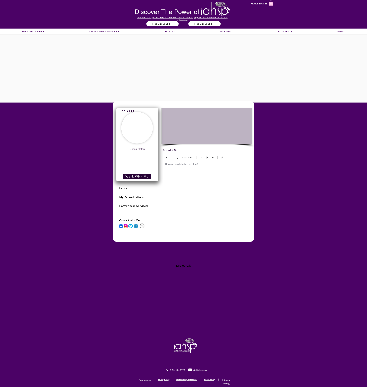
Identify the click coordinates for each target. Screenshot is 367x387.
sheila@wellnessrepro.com (137, 155)
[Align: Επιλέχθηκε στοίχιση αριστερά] (201, 157)
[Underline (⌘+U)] (177, 157)
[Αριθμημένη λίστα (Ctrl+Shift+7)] (207, 157)
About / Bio (170, 150)
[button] (271, 3)
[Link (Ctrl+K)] (222, 157)
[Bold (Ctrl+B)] (166, 157)
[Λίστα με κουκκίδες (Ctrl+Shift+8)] (213, 157)
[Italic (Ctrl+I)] (172, 157)
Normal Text (187, 157)
